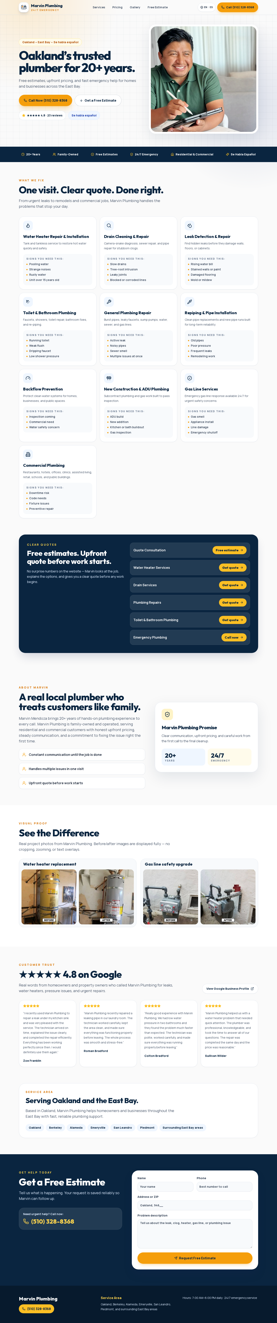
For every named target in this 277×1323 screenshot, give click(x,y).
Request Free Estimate (197, 1258)
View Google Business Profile (227, 989)
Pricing (117, 7)
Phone (201, 1178)
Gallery (135, 7)
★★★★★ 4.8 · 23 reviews (44, 115)
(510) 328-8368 (52, 1221)
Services (99, 7)
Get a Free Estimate (100, 100)
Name (141, 1178)
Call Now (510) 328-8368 (48, 100)
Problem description (152, 1215)
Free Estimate (158, 7)
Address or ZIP (148, 1197)
